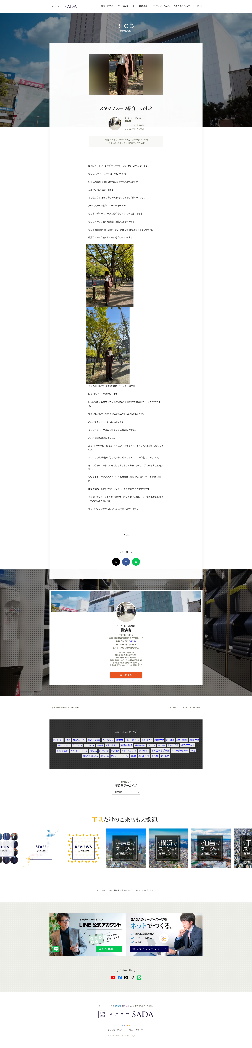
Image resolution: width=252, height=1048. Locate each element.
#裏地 (67, 740)
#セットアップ (144, 756)
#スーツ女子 (173, 745)
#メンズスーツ (78, 740)
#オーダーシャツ (180, 751)
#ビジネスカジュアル (90, 756)
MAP (132, 641)
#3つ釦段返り (63, 751)
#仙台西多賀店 (93, 740)
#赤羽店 (100, 745)
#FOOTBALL (187, 745)
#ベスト (155, 756)
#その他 (165, 756)
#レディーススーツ (119, 756)
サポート (198, 6)
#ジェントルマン (112, 745)
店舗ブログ (119, 732)
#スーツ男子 (147, 740)
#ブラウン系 (89, 745)
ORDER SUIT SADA (122, 1036)
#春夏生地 (159, 740)
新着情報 (143, 6)
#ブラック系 (104, 751)
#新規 (133, 756)
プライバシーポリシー (116, 1030)
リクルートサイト (134, 1030)
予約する (127, 675)
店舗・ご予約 (107, 6)
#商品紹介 (126, 745)
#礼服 (192, 751)
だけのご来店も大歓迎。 (126, 819)
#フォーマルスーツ (132, 740)
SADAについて (182, 6)
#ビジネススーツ (129, 751)
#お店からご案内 (160, 750)
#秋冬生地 (194, 740)
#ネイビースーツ (64, 745)
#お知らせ (107, 740)
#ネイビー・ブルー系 (79, 751)
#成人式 (93, 751)
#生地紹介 (162, 745)
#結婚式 (119, 740)
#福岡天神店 (140, 745)
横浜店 (126, 628)
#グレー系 (104, 756)
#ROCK (170, 740)
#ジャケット (144, 751)
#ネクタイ (151, 745)
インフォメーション (161, 6)
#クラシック (77, 745)
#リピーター (58, 740)
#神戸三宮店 (181, 740)
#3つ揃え (115, 751)
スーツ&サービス (126, 6)
